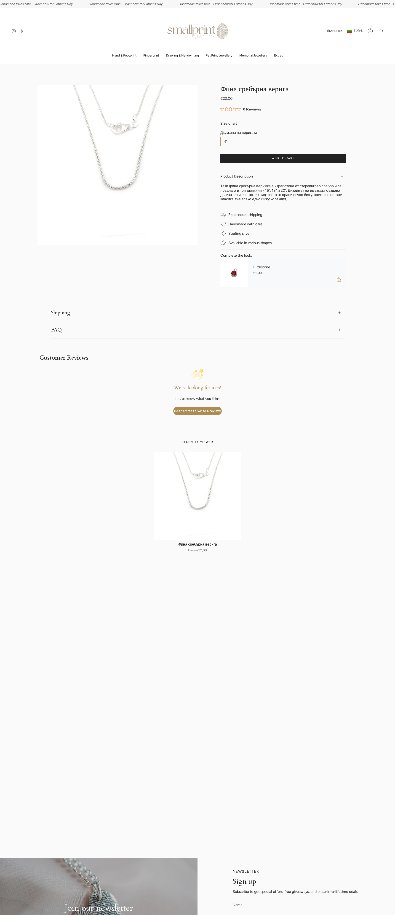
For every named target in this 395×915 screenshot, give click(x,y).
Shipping (60, 312)
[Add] (338, 279)
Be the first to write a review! (197, 411)
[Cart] (381, 31)
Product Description (236, 176)
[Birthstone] (234, 273)
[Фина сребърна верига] (197, 496)
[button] (151, 55)
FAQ (56, 329)
